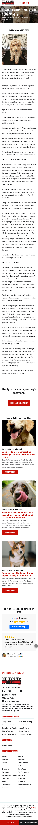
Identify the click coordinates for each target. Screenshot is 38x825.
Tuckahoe (21, 766)
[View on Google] (4, 655)
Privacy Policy (9, 698)
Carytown (5, 778)
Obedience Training (25, 722)
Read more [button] (9, 647)
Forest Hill (21, 778)
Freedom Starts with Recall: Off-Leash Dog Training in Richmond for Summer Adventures (17, 515)
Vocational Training (9, 734)
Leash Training (23, 728)
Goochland (21, 759)
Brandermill (6, 788)
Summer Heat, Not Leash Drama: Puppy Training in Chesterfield (17, 574)
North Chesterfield (24, 785)
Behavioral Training (9, 725)
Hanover (21, 756)
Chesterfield (6, 785)
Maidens (5, 766)
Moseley (21, 788)
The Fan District (23, 772)
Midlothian (21, 781)
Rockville (5, 763)
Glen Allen (5, 769)
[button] (2, 646)
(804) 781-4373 (23, 3)
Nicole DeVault (7, 745)
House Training (23, 731)
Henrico (4, 756)
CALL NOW (10, 822)
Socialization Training (9, 728)
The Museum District (9, 775)
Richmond (5, 772)
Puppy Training (7, 722)
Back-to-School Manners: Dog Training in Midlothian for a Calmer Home (18, 454)
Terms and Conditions (12, 701)
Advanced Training (25, 734)
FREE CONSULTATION (30, 822)
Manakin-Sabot (23, 763)
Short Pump (22, 769)
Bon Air (4, 781)
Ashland (5, 759)
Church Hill (22, 775)
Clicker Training (7, 731)
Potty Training (23, 725)
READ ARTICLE (10, 472)
